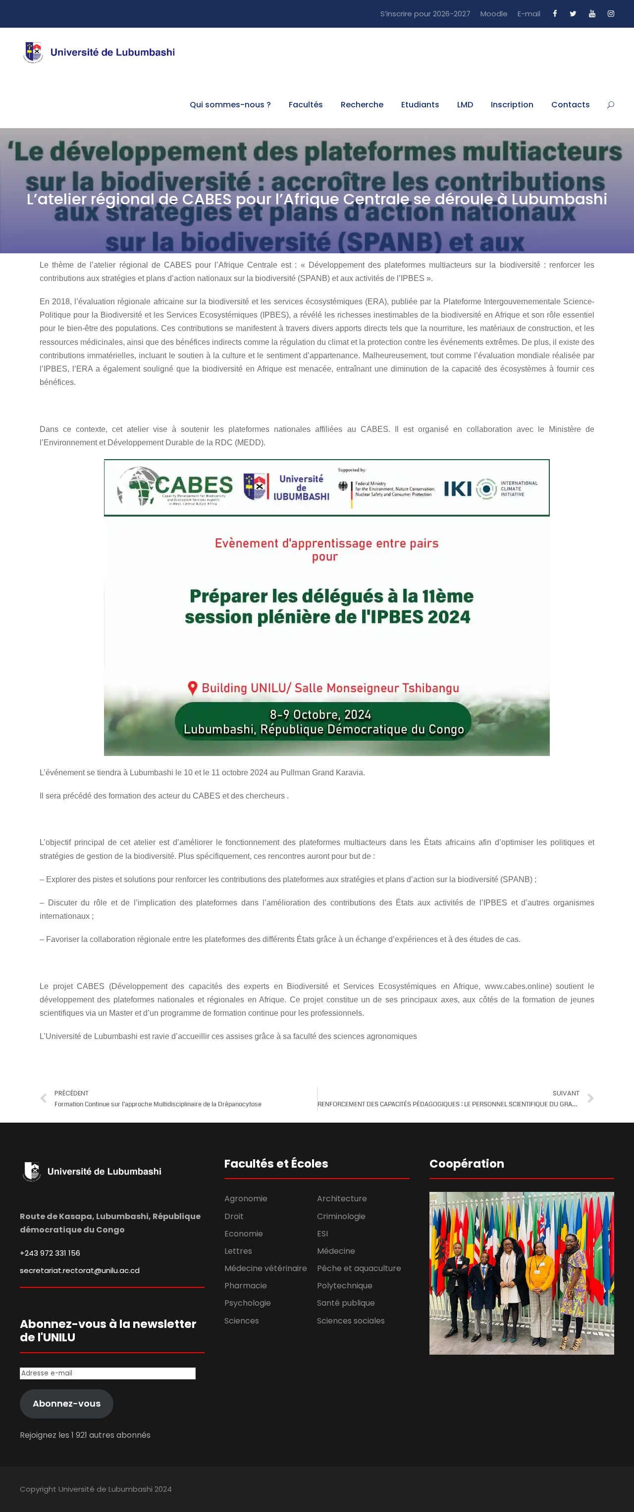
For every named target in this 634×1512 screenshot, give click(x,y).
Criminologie (341, 1216)
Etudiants (420, 104)
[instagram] (611, 13)
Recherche (362, 104)
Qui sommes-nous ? (230, 104)
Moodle (494, 13)
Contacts (570, 104)
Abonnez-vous (67, 1403)
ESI (322, 1233)
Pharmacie (245, 1285)
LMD (465, 104)
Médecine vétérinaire (265, 1268)
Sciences (241, 1320)
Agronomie (245, 1198)
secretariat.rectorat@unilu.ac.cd (80, 1270)
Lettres (238, 1251)
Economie (243, 1233)
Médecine (336, 1251)
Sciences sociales (351, 1320)
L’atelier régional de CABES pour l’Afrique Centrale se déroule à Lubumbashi (317, 199)
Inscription (512, 104)
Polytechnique (344, 1285)
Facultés (306, 104)
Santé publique (346, 1303)
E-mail (529, 13)
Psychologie (247, 1303)
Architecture (342, 1198)
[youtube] (592, 13)
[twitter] (573, 13)
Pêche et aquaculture (359, 1268)
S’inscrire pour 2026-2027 (425, 13)
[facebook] (555, 13)
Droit (234, 1216)
